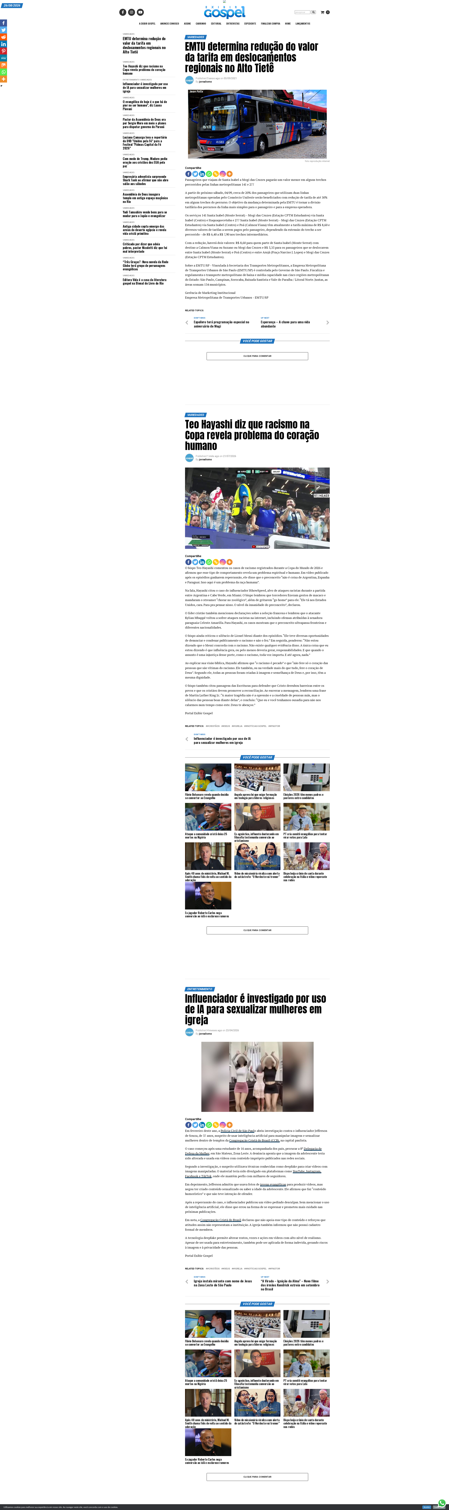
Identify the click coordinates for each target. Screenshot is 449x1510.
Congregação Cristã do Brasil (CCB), (254, 1083)
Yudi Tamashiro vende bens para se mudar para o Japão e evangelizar (145, 213)
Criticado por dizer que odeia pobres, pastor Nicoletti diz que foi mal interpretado (145, 247)
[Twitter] (195, 174)
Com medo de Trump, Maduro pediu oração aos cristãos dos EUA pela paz (145, 162)
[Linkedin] (202, 174)
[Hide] (1, 85)
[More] (229, 174)
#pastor (275, 697)
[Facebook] (188, 174)
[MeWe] (3, 58)
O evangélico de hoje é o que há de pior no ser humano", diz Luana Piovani (145, 105)
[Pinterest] (3, 50)
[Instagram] (223, 174)
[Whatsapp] (209, 174)
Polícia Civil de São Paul (237, 1073)
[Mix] (3, 65)
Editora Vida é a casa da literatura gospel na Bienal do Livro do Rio (144, 281)
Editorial (216, 23)
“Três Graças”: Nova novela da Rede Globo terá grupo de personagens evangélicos (145, 265)
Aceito (427, 1507)
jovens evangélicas (273, 1127)
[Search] (313, 12)
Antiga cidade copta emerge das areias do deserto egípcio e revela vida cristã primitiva (144, 229)
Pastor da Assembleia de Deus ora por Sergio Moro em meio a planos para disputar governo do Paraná (144, 123)
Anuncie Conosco (169, 23)
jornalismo (205, 81)
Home (288, 23)
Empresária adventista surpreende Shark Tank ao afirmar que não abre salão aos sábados (145, 180)
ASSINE (187, 23)
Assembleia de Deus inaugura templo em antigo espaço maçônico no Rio (145, 197)
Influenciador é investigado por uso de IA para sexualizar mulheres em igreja (145, 87)
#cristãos (213, 697)
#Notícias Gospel (256, 697)
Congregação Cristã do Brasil (220, 1162)
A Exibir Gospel (147, 23)
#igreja (237, 697)
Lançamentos (303, 23)
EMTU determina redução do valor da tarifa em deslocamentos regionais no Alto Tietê (144, 45)
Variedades (128, 34)
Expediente (250, 23)
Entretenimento (131, 80)
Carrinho (201, 23)
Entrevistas (232, 23)
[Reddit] (3, 36)
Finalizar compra (270, 23)
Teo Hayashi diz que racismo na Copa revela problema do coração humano (144, 69)
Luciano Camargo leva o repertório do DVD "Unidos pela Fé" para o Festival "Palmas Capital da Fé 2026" (145, 142)
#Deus (226, 697)
